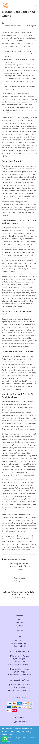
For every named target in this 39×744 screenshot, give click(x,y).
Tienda (19, 628)
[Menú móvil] (35, 5)
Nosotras (19, 622)
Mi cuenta (19, 625)
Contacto (19, 631)
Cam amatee (19, 578)
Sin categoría (31, 26)
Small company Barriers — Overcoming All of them (19, 565)
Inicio (19, 620)
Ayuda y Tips (19, 641)
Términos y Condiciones (19, 643)
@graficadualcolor (20, 722)
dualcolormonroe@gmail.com (20, 674)
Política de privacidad (19, 646)
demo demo (9, 23)
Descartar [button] (6, 741)
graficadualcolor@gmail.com (20, 690)
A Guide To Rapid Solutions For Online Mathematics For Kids (19, 593)
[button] (5, 739)
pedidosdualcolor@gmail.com (20, 664)
